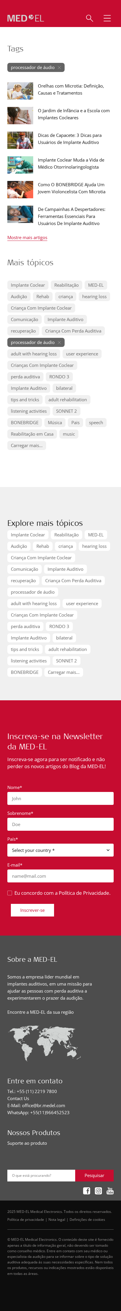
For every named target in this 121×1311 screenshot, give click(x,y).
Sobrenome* (20, 813)
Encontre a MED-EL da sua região (40, 1012)
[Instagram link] (98, 1191)
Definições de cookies (87, 1219)
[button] (107, 18)
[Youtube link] (110, 1191)
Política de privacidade (25, 1219)
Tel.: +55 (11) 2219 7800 (32, 1091)
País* (12, 839)
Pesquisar (94, 1175)
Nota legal (56, 1219)
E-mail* (14, 865)
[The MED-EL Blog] (25, 18)
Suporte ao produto (27, 1143)
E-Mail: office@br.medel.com (36, 1105)
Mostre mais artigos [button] (27, 237)
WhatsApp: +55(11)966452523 (38, 1112)
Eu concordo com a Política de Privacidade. (62, 892)
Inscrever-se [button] (32, 910)
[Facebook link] (86, 1191)
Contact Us (18, 1098)
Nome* (14, 787)
